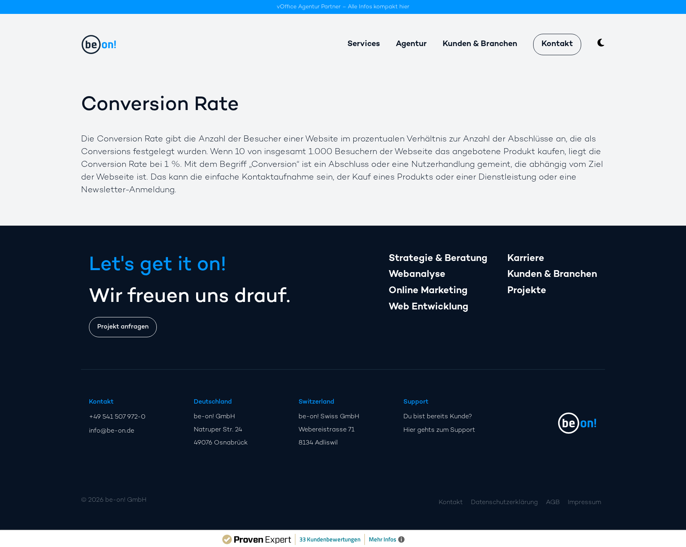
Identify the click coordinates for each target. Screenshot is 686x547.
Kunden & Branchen (552, 275)
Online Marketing (428, 291)
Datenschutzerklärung (504, 502)
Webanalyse (417, 275)
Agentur (411, 44)
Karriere (525, 259)
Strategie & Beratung (438, 259)
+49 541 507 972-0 (117, 417)
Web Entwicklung (428, 307)
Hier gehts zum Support (439, 430)
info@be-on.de (111, 431)
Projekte (526, 291)
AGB (553, 502)
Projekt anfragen (122, 327)
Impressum (584, 502)
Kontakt (557, 44)
